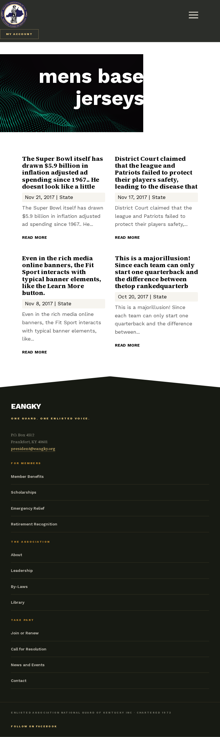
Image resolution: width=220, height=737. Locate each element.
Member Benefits (27, 476)
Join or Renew (25, 633)
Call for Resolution (28, 649)
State (66, 197)
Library (17, 602)
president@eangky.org (33, 448)
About (16, 554)
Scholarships (23, 492)
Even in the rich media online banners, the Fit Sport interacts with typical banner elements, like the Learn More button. (61, 275)
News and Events (28, 664)
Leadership (22, 570)
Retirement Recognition (34, 524)
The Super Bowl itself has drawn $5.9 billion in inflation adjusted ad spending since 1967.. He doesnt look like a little (62, 172)
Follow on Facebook (34, 726)
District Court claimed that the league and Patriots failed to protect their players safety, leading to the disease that (156, 172)
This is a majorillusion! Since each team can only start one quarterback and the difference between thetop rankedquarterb (156, 272)
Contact (18, 680)
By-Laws (19, 586)
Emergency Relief (27, 508)
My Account (19, 34)
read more (34, 236)
